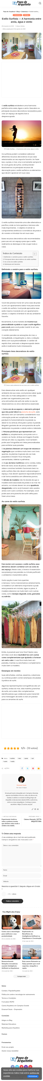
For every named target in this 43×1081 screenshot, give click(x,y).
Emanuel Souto (21, 785)
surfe (5, 761)
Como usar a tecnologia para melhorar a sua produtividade (11, 934)
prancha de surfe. (28, 412)
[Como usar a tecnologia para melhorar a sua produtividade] (11, 922)
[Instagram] (35, 809)
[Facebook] (22, 768)
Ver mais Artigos (21, 787)
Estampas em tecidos (12, 264)
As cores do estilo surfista (13, 262)
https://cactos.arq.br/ (24, 804)
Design (27, 15)
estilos (13, 758)
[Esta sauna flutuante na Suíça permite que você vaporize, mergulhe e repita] (31, 952)
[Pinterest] (33, 768)
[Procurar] (40, 3)
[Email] (38, 768)
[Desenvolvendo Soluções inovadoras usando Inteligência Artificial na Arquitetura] (11, 952)
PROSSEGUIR (32, 1076)
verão (12, 761)
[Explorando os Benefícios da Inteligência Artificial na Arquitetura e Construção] (31, 922)
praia (26, 758)
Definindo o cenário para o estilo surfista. (18, 257)
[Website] (32, 809)
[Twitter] (27, 768)
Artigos (27, 957)
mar (20, 758)
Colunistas (17, 15)
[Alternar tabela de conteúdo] (33, 254)
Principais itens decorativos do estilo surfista (20, 259)
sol (33, 758)
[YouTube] (37, 809)
